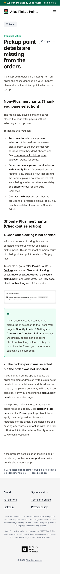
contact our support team (31, 458)
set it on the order (29, 205)
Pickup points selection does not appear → (44, 471)
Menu (12, 24)
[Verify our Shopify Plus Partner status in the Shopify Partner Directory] (30, 549)
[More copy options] (54, 41)
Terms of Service (41, 499)
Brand (7, 492)
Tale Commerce (34, 560)
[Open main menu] (54, 11)
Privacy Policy (39, 507)
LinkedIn (9, 507)
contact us (33, 426)
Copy (47, 41)
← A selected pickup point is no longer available (17, 471)
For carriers (10, 499)
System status (39, 492)
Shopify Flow (21, 186)
